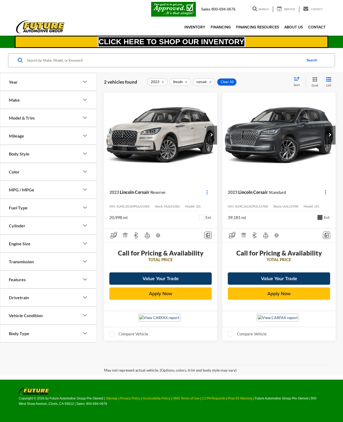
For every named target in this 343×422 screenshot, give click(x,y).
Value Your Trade (161, 278)
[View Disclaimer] (158, 235)
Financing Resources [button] (257, 27)
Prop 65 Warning (240, 398)
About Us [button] (293, 27)
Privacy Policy (130, 398)
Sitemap (112, 398)
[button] (211, 135)
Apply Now (160, 293)
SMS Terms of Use (186, 398)
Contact (317, 27)
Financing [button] (221, 27)
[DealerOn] (34, 391)
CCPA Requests (213, 398)
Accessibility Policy (156, 398)
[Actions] (207, 192)
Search (312, 60)
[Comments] (208, 235)
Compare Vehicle (133, 333)
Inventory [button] (194, 27)
